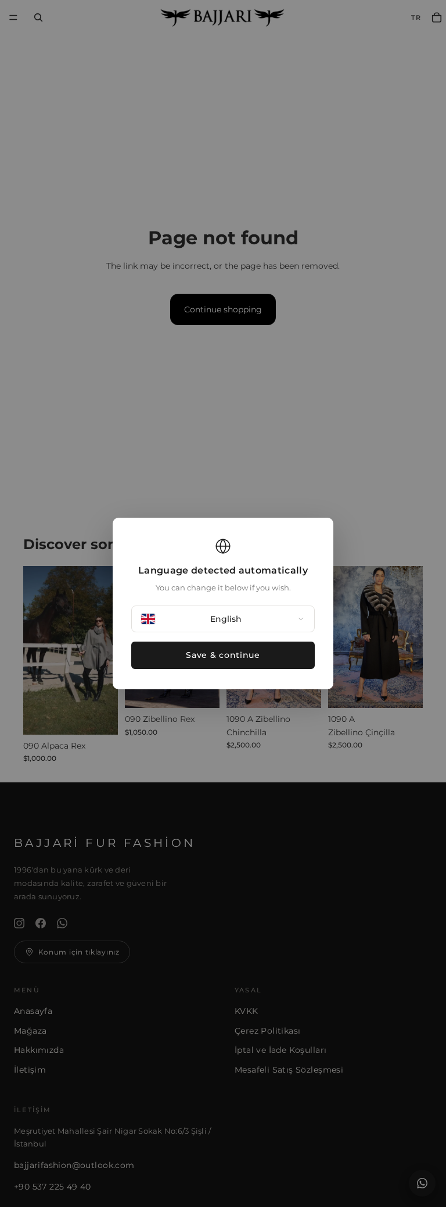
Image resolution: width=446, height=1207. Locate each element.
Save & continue (223, 655)
